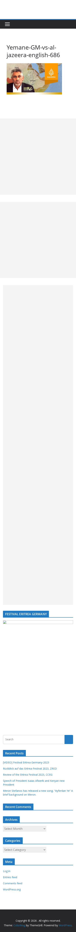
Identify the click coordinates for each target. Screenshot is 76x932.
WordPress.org (12, 889)
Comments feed (12, 883)
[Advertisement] (38, 156)
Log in (6, 871)
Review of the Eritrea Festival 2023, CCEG (27, 774)
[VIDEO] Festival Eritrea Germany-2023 (26, 762)
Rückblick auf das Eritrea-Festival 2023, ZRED (30, 768)
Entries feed (10, 877)
